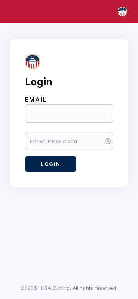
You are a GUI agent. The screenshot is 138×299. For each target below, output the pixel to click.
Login (51, 164)
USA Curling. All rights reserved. (79, 288)
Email (36, 99)
